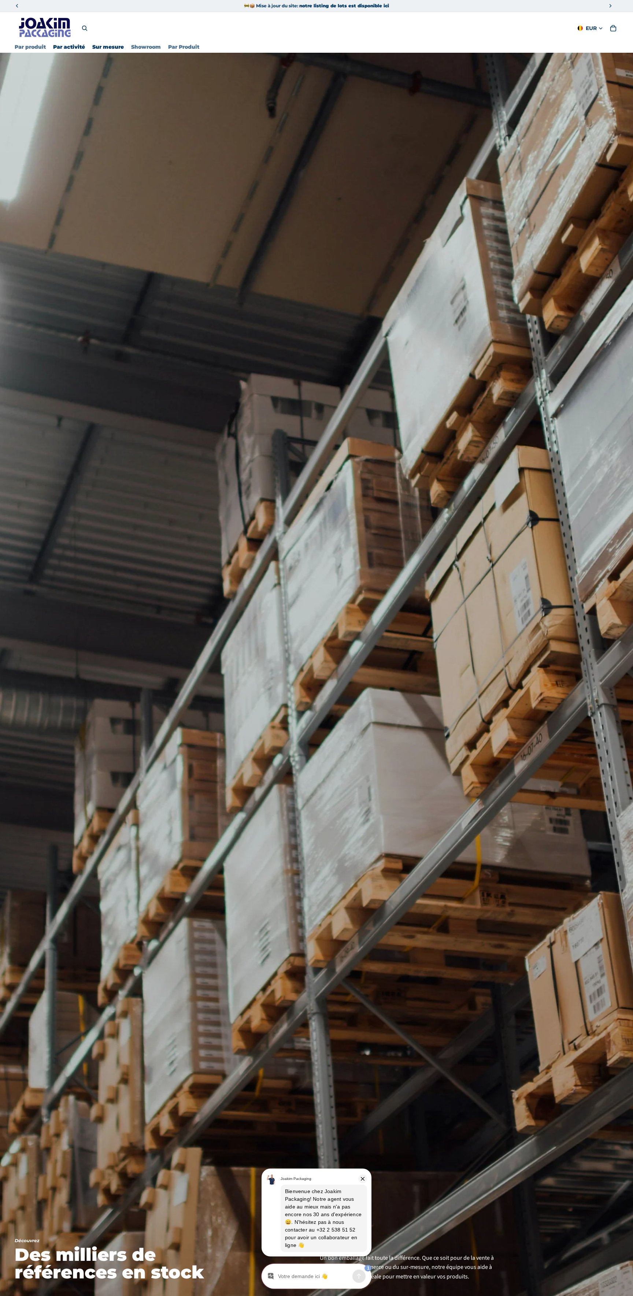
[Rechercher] (85, 28)
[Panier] (613, 28)
